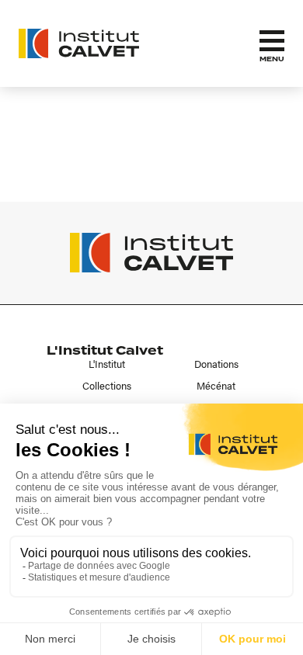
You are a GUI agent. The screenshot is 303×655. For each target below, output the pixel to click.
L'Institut (107, 364)
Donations (216, 364)
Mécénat (216, 385)
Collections (106, 385)
